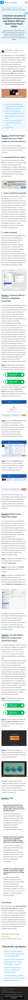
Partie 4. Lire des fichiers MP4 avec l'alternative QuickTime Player (13, 123)
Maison (3, 8)
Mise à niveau (5, 992)
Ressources (10, 8)
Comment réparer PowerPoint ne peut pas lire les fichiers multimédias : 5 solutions (14, 961)
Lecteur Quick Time (13, 198)
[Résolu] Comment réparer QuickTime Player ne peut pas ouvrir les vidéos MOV (14, 953)
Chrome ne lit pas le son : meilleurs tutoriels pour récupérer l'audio (12, 970)
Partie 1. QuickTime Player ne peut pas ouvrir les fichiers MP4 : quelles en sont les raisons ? (14, 106)
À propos (19, 992)
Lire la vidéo (18, 8)
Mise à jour (13, 992)
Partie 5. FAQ (9, 127)
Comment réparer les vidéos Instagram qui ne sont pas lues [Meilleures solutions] (14, 978)
